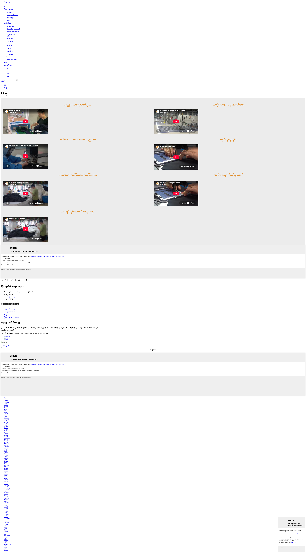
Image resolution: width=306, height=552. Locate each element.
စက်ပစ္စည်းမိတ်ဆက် (12, 15)
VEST (8, 43)
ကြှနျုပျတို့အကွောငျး (9, 9)
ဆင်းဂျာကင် (10, 26)
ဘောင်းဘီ (10, 48)
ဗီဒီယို (8, 20)
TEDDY (9, 36)
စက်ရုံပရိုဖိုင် (10, 17)
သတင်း (6, 62)
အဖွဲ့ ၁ (8, 68)
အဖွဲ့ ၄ (8, 76)
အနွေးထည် (10, 38)
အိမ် (5, 6)
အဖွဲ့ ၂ (8, 71)
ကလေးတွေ (10, 54)
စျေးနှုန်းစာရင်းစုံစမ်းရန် (7, 330)
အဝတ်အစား (10, 51)
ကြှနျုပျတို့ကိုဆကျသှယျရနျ (11, 317)
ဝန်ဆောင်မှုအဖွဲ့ (8, 65)
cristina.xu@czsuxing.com (10, 296)
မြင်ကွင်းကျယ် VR (12, 59)
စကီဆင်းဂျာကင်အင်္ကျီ (13, 31)
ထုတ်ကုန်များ (7, 23)
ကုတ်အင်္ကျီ (10, 41)
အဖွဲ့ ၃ (8, 73)
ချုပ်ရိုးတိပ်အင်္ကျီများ (12, 34)
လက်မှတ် (9, 12)
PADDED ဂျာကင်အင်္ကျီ (13, 29)
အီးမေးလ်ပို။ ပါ (5, 345)
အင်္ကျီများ (9, 45)
